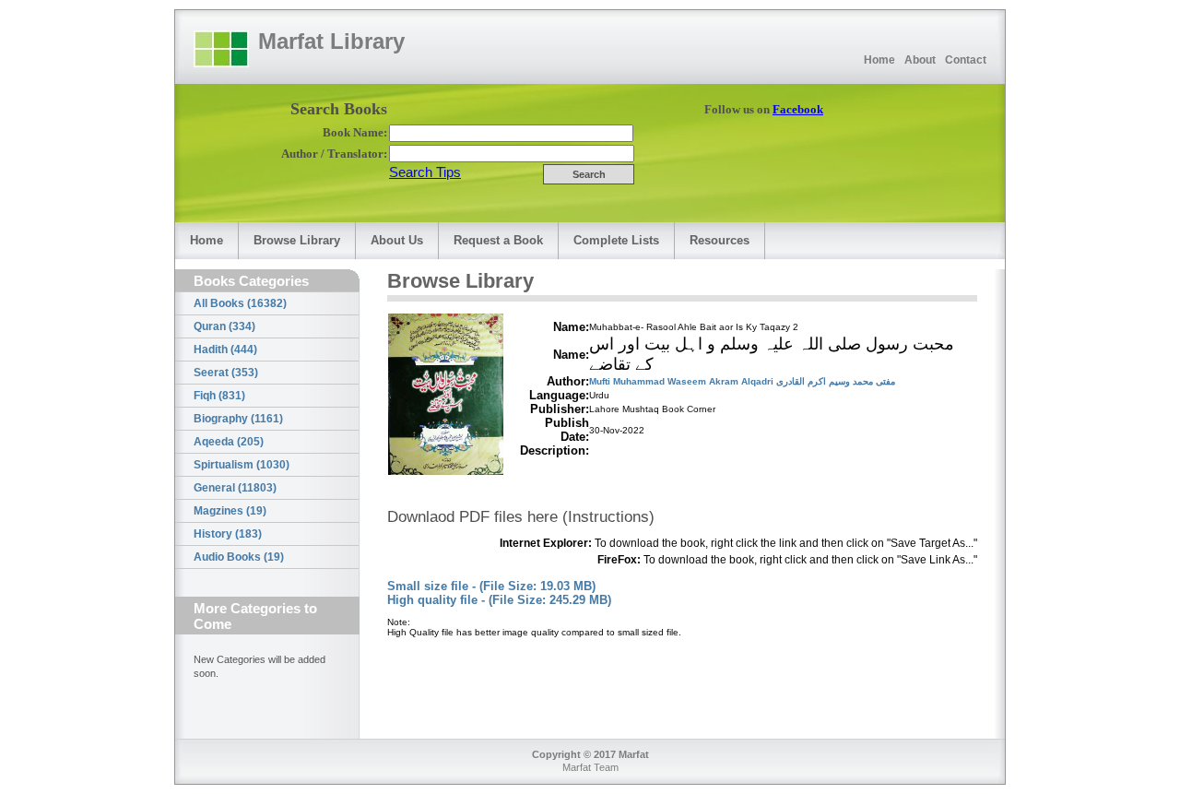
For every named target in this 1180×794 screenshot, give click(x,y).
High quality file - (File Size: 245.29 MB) (499, 600)
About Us (397, 240)
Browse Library (297, 240)
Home (879, 59)
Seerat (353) (226, 372)
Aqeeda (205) (229, 441)
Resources (719, 240)
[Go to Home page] (221, 48)
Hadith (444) (225, 349)
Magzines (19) (230, 510)
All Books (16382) (240, 303)
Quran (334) (224, 326)
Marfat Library (331, 41)
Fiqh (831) (219, 395)
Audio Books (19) (239, 557)
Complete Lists (616, 240)
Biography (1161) (238, 418)
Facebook (798, 109)
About (920, 59)
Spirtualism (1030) (241, 464)
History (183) (228, 533)
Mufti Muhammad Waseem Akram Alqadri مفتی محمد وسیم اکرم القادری (742, 381)
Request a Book (498, 240)
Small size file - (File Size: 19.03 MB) (491, 586)
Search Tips (425, 172)
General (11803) (235, 487)
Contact (965, 59)
